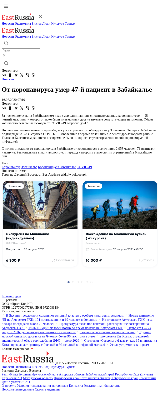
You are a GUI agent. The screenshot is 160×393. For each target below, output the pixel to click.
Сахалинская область (95, 378)
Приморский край (67, 378)
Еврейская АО (12, 378)
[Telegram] (15, 74)
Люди (46, 23)
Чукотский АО (19, 382)
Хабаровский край (124, 378)
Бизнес (36, 23)
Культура (57, 23)
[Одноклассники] (10, 74)
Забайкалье (29, 167)
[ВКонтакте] (4, 74)
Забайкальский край (99, 374)
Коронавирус (11, 167)
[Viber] (27, 74)
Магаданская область (38, 378)
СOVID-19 (84, 167)
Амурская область (72, 374)
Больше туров (11, 296)
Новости (8, 23)
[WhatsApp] (33, 74)
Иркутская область (44, 374)
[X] (21, 74)
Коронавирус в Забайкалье (57, 167)
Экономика (23, 23)
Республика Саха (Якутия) (134, 374)
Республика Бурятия (16, 374)
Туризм (70, 23)
